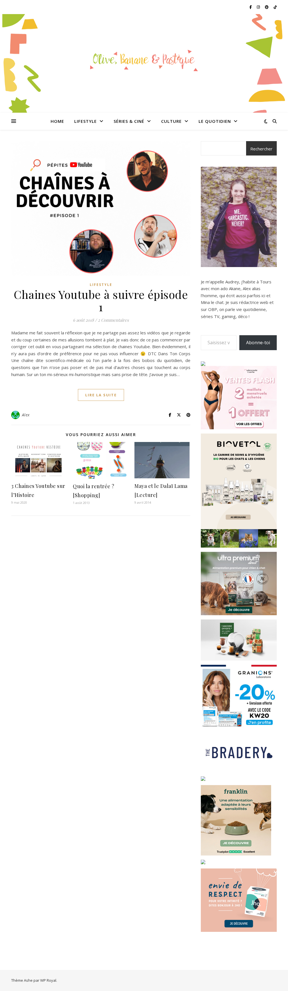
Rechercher (261, 149)
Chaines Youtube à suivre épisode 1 (101, 300)
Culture (171, 121)
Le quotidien (215, 121)
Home (57, 121)
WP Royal (48, 980)
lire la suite (101, 394)
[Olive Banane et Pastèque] (144, 60)
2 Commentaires (113, 320)
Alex (26, 414)
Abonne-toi (258, 342)
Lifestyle (85, 121)
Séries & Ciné (129, 121)
